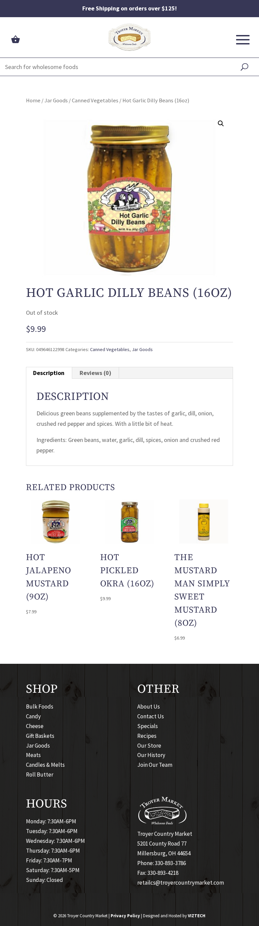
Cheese (35, 726)
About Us (148, 706)
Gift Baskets (40, 736)
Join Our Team (154, 764)
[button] (221, 123)
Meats (33, 755)
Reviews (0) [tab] (95, 373)
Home (33, 100)
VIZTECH (196, 916)
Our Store (149, 745)
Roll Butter (39, 774)
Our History (151, 755)
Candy (33, 716)
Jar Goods (56, 100)
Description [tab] (48, 373)
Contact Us (150, 716)
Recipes (146, 736)
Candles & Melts (45, 764)
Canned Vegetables (95, 100)
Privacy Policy (125, 916)
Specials (147, 726)
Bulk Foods (39, 706)
